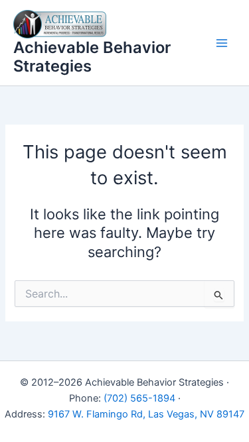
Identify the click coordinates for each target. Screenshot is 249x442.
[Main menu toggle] (222, 43)
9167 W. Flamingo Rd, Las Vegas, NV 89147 (146, 414)
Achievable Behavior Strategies (92, 57)
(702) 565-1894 (139, 398)
